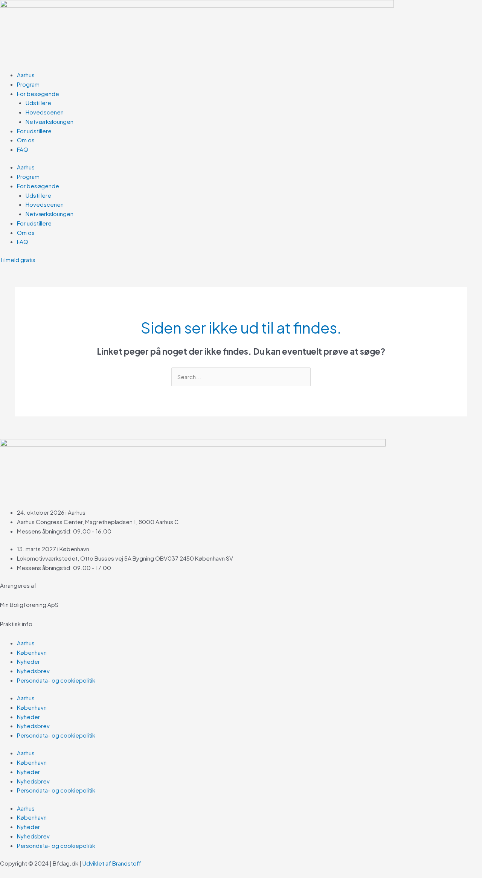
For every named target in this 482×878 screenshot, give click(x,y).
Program (28, 84)
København (32, 652)
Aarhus (26, 74)
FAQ (22, 149)
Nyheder (28, 661)
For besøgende (38, 93)
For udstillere (34, 130)
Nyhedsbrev (33, 670)
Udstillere (38, 102)
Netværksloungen (49, 121)
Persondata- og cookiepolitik (56, 680)
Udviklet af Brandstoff (112, 863)
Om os (26, 139)
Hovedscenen (45, 112)
